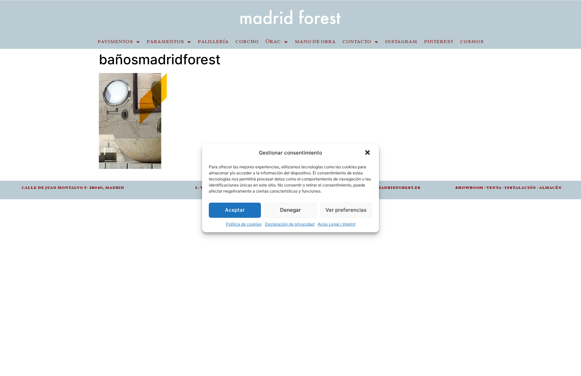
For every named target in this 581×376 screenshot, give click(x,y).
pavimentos (115, 41)
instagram (401, 41)
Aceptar (235, 210)
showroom (469, 187)
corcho (247, 41)
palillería (213, 41)
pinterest (438, 41)
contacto (356, 41)
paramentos (165, 41)
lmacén (551, 187)
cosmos (471, 41)
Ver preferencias (345, 210)
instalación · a (523, 187)
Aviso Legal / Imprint (336, 224)
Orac (273, 41)
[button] (368, 153)
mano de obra (315, 41)
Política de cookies (244, 224)
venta (493, 187)
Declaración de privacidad (289, 224)
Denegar (290, 210)
